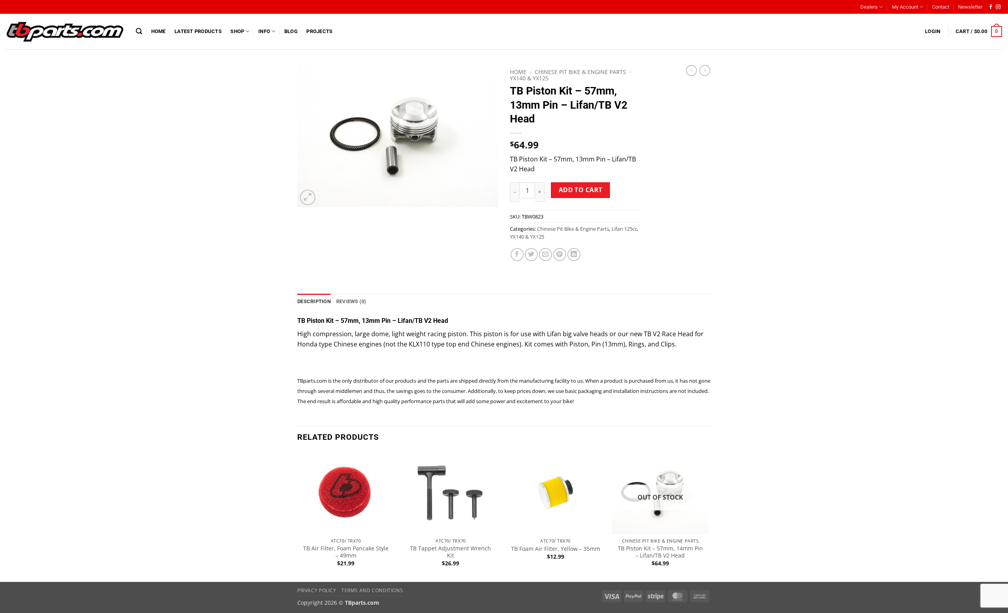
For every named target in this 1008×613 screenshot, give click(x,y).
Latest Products (198, 31)
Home (158, 31)
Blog (291, 31)
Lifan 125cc (624, 228)
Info (264, 31)
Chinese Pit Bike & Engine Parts (580, 72)
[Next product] (691, 70)
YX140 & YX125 (529, 78)
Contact (940, 7)
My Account (905, 7)
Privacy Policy (316, 590)
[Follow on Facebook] (990, 7)
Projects (319, 31)
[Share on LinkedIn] (573, 254)
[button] (139, 31)
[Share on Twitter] (531, 254)
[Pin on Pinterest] (559, 254)
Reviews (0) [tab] (351, 301)
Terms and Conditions (372, 590)
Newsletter (970, 7)
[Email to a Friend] (545, 254)
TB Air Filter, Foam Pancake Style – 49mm (346, 552)
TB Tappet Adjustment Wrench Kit (450, 552)
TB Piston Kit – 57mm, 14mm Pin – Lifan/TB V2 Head (660, 552)
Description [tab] (314, 301)
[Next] (708, 516)
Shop (237, 31)
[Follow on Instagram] (998, 7)
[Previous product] (704, 70)
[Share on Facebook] (517, 254)
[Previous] (298, 516)
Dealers (869, 7)
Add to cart (580, 189)
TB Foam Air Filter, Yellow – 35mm (555, 548)
